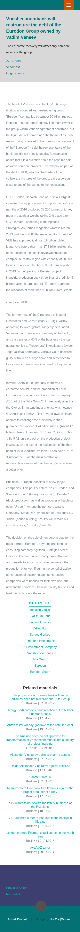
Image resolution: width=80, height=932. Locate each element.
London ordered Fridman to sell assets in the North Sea (40, 834)
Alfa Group (40, 659)
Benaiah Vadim (40, 609)
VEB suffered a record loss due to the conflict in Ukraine (40, 819)
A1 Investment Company (40, 647)
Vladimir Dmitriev (40, 622)
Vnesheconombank (40, 653)
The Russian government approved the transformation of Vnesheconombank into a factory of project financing (40, 739)
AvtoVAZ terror (40, 847)
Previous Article (16, 887)
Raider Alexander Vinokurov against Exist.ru (40, 766)
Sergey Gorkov (40, 634)
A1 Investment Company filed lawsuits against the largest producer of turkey (40, 790)
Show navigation (69, 5)
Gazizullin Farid (40, 616)
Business (40, 603)
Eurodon (40, 665)
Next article (13, 894)
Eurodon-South (40, 671)
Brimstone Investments (40, 640)
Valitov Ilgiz (40, 628)
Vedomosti (13, 67)
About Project (17, 919)
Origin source (15, 73)
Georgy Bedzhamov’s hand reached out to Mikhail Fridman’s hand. (40, 712)
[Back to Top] (41, 906)
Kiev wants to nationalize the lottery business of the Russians (40, 804)
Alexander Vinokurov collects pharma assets (40, 754)
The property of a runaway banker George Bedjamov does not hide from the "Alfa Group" (40, 697)
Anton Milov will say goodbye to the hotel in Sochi (40, 725)
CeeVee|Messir (60, 919)
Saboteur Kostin (40, 777)
